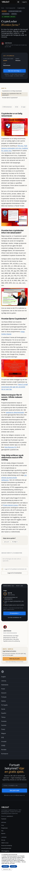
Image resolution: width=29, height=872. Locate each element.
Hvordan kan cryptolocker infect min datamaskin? (11, 94)
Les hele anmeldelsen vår (14, 617)
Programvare (4, 828)
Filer (2, 830)
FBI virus (20, 146)
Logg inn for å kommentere (14, 573)
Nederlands (4, 685)
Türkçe (3, 717)
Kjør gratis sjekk (14, 790)
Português (4, 705)
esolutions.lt (10, 816)
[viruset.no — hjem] (6, 2)
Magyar (3, 733)
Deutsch (3, 693)
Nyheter (3, 833)
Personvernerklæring (6, 845)
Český (3, 729)
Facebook (3, 818)
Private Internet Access (10, 505)
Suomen (3, 725)
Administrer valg (6, 869)
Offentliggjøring (5, 851)
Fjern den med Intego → (14, 70)
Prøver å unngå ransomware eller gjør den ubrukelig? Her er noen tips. (14, 387)
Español (3, 713)
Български (4, 753)
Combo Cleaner (6, 334)
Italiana (3, 701)
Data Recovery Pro (11, 447)
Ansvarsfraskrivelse (6, 848)
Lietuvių (3, 681)
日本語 (3, 745)
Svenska (3, 721)
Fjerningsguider (10, 8)
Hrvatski (3, 741)
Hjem (2, 8)
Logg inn (24, 2)
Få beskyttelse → (14, 613)
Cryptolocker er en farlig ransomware (12, 91)
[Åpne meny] (18, 2)
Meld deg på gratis (14, 658)
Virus (2, 825)
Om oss (3, 840)
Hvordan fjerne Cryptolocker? (10, 97)
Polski (3, 689)
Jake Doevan (8, 43)
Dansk (3, 709)
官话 (2, 737)
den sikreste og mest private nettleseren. (14, 477)
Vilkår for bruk (4, 842)
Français (3, 697)
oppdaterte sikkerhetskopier (15, 412)
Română (3, 749)
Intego (23, 331)
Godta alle (5, 866)
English (3, 676)
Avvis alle (13, 866)
